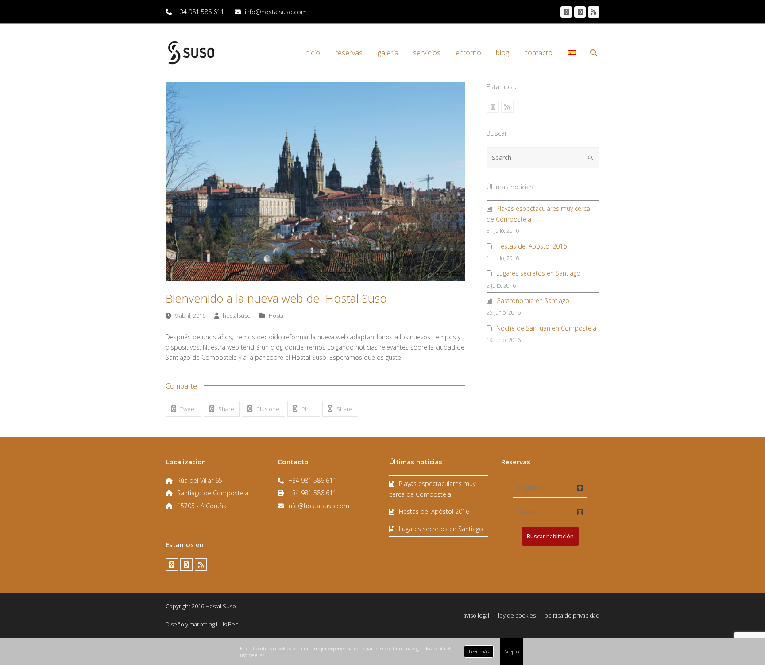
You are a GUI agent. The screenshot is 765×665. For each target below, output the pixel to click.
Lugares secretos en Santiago (538, 273)
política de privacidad (572, 615)
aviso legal (476, 615)
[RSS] (593, 12)
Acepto (511, 651)
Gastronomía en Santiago (532, 300)
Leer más (479, 651)
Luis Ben (227, 624)
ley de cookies (517, 615)
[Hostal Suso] (191, 52)
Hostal (277, 315)
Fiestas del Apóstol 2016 (531, 246)
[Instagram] (580, 12)
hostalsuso (237, 315)
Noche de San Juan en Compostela (546, 328)
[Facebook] (566, 12)
